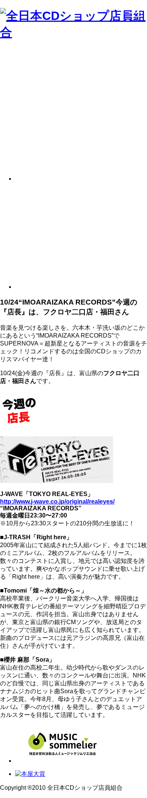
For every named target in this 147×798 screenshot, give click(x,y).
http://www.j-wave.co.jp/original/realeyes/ (57, 501)
